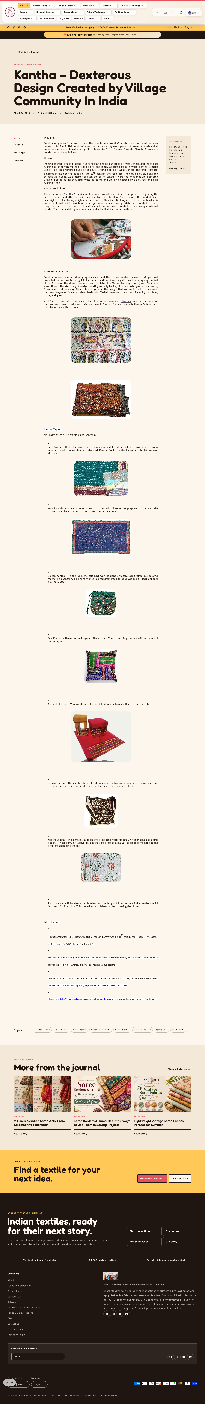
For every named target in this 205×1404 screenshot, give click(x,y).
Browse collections (152, 1178)
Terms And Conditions (19, 1285)
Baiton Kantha (61, 1030)
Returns (12, 1302)
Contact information (108, 1395)
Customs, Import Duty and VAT (24, 1307)
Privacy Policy (15, 1291)
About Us (12, 1280)
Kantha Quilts (178, 1030)
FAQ (10, 1318)
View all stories (179, 1069)
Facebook (19, 144)
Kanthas (69, 194)
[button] (42, 5)
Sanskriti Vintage (23, 1395)
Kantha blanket (122, 1030)
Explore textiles (177, 169)
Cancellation (14, 1296)
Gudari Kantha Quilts (100, 1030)
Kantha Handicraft (142, 1030)
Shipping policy (89, 1395)
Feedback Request (17, 1334)
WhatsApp (19, 152)
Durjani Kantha (79, 1030)
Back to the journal (26, 52)
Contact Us (13, 1323)
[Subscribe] (61, 1356)
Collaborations (15, 1329)
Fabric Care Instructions (20, 1313)
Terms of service (71, 1395)
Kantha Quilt (161, 1030)
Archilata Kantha (42, 1030)
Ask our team (180, 1178)
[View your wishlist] (173, 12)
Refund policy (40, 1395)
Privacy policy (55, 1395)
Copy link (18, 160)
